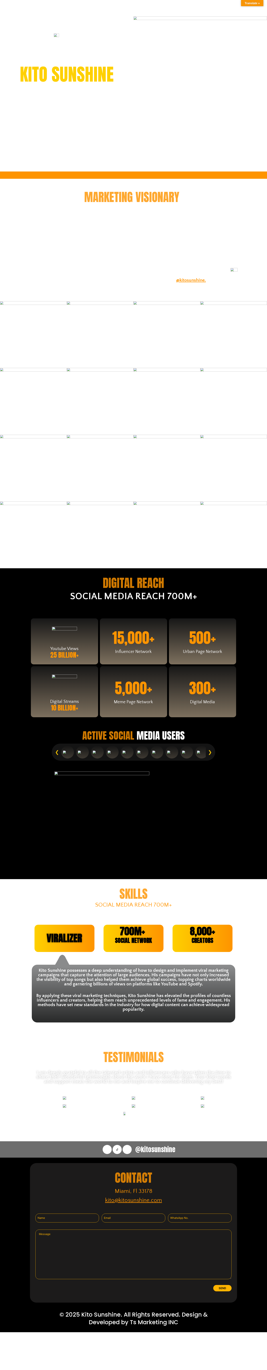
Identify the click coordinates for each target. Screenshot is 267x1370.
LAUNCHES (82, 8)
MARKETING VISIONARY (46, 8)
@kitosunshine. (191, 280)
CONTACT (163, 8)
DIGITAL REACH (112, 8)
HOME (14, 8)
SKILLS (139, 8)
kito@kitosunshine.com (133, 1200)
